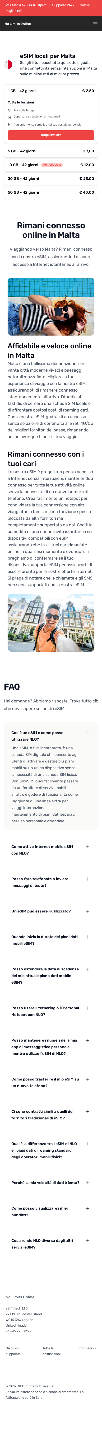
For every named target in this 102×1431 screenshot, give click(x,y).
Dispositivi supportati (13, 1351)
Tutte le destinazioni (51, 1351)
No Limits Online (20, 1297)
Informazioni (87, 1348)
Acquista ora (51, 135)
